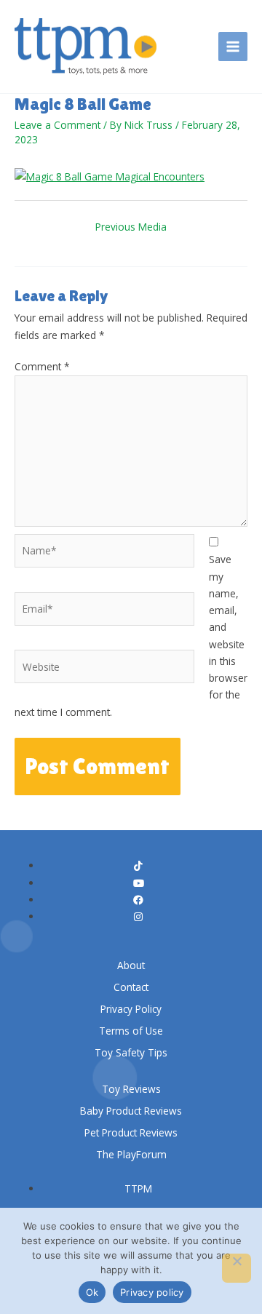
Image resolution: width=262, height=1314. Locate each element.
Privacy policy (152, 1292)
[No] (236, 1268)
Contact (131, 987)
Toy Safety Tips (131, 1052)
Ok (92, 1292)
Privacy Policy (131, 1009)
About (131, 965)
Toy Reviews (131, 1089)
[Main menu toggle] (233, 47)
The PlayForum (131, 1154)
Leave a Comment (57, 125)
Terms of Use (131, 1031)
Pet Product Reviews (131, 1132)
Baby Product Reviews (131, 1111)
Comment (42, 366)
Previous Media (131, 227)
